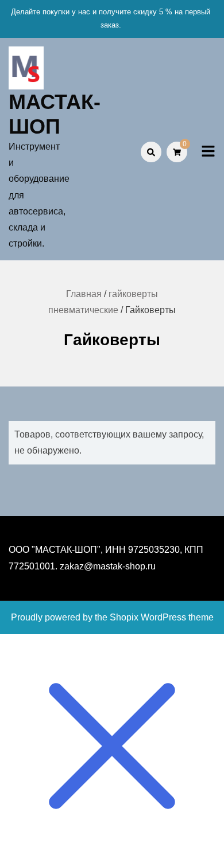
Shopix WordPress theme (162, 617)
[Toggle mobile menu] (208, 151)
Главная (84, 294)
